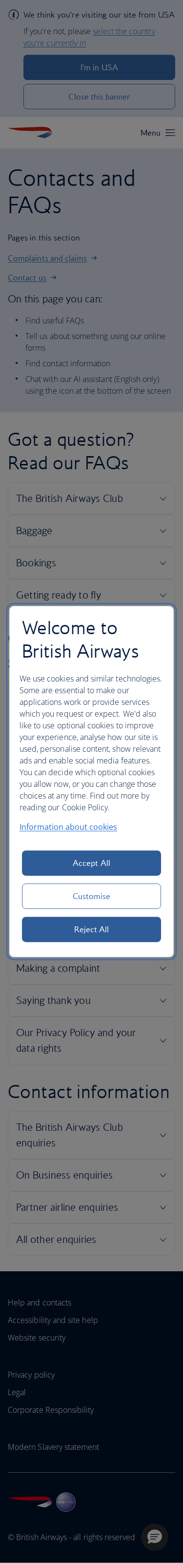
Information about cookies (68, 827)
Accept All (91, 863)
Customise (92, 896)
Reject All (91, 929)
